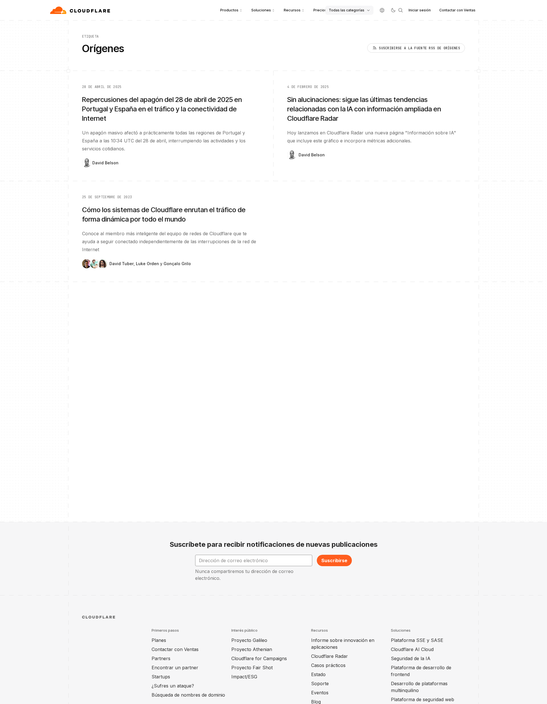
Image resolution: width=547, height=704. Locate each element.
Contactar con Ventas (457, 10)
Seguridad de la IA (410, 658)
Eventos (319, 692)
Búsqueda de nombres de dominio (188, 695)
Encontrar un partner (175, 667)
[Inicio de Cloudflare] (80, 10)
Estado (318, 674)
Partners (161, 658)
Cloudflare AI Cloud (412, 649)
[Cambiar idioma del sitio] (382, 10)
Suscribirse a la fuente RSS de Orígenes (419, 48)
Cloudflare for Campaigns (259, 658)
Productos (229, 10)
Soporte (320, 683)
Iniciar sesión (420, 10)
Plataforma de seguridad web (422, 699)
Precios (320, 10)
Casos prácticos (328, 665)
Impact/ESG (244, 677)
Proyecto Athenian (251, 649)
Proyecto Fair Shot (252, 667)
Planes (159, 640)
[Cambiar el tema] (393, 10)
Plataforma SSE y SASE (417, 640)
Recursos (292, 10)
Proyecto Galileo (249, 640)
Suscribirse (334, 560)
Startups (161, 677)
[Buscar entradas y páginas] (400, 10)
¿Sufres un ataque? (173, 686)
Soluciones (261, 10)
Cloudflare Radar (329, 656)
